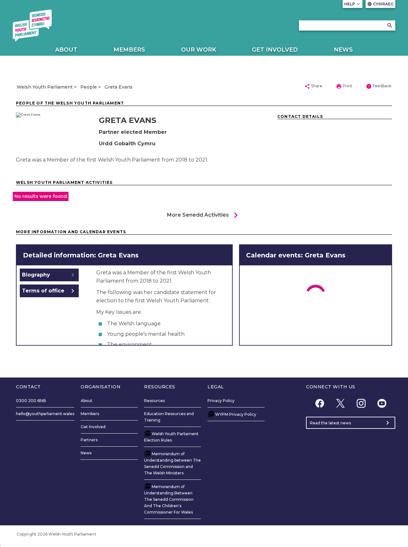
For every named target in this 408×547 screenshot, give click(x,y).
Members (129, 49)
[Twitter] (340, 403)
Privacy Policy (221, 400)
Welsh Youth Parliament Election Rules (171, 437)
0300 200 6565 (31, 400)
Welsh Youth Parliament (45, 87)
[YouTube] (382, 403)
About (66, 49)
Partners (89, 439)
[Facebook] (319, 403)
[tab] (49, 275)
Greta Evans (119, 87)
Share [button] (313, 86)
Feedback (378, 86)
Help (352, 4)
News (343, 49)
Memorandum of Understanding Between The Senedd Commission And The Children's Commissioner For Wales (168, 499)
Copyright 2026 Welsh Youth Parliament (56, 534)
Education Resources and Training (169, 416)
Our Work (198, 49)
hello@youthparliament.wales (45, 413)
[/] (32, 25)
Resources (154, 400)
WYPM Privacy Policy (235, 414)
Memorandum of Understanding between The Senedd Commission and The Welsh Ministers (172, 463)
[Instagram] (361, 403)
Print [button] (344, 86)
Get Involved (275, 49)
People (88, 87)
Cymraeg (380, 4)
